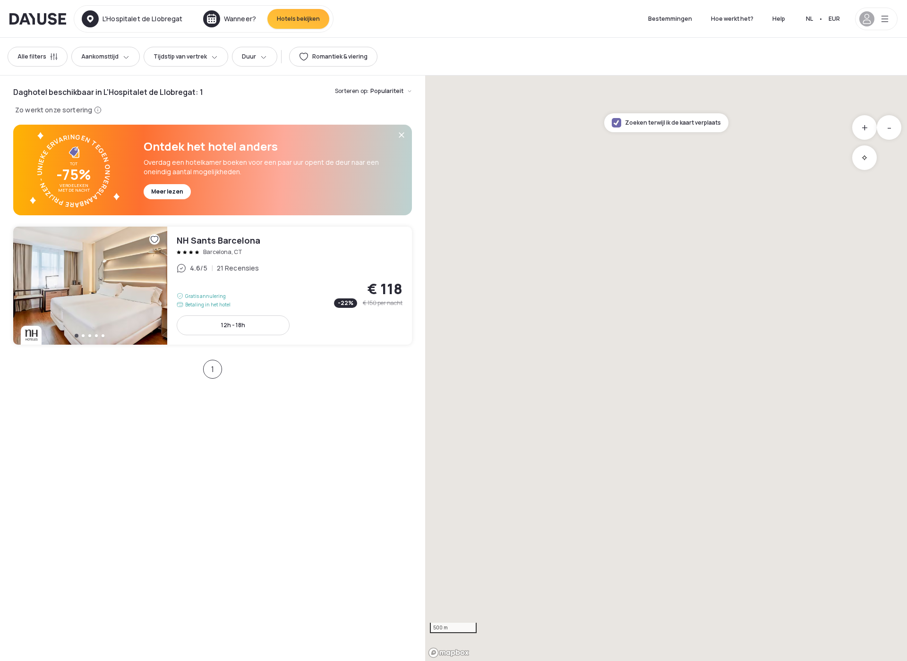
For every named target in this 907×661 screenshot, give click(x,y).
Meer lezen (167, 191)
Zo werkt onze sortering (53, 109)
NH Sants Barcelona (212, 286)
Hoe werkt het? (732, 19)
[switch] (333, 57)
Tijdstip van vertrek (180, 56)
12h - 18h (233, 325)
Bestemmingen (670, 19)
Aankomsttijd (100, 56)
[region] (666, 368)
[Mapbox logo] (449, 652)
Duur (249, 56)
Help (778, 19)
